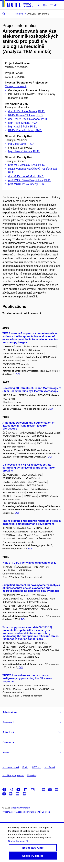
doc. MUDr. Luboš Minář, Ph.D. (26, 176)
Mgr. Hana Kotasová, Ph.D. (24, 151)
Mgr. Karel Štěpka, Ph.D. (22, 126)
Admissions (9, 712)
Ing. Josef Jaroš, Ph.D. (21, 143)
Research (8, 722)
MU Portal (49, 767)
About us (8, 732)
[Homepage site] (17, 4)
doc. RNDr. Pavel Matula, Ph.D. (26, 111)
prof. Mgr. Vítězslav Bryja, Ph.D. (26, 165)
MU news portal (10, 767)
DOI (18, 374)
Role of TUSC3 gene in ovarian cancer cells (29, 562)
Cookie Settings (16, 841)
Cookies (46, 811)
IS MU (25, 767)
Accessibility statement (28, 811)
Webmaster (8, 811)
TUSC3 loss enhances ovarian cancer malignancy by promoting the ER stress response (27, 678)
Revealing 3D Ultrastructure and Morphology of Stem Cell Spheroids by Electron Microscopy (31, 389)
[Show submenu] (56, 712)
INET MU (36, 767)
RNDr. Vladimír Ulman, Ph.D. (25, 130)
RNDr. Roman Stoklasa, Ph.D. (25, 115)
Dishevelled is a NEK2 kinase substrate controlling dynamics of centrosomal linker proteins (29, 467)
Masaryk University (16, 86)
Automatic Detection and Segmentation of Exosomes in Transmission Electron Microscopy (28, 425)
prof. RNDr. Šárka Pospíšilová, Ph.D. (29, 180)
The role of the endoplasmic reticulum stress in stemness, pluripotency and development (31, 522)
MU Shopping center (13, 775)
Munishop (32, 775)
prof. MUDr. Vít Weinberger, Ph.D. (27, 184)
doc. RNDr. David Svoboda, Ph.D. (28, 119)
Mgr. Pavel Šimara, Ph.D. (22, 122)
